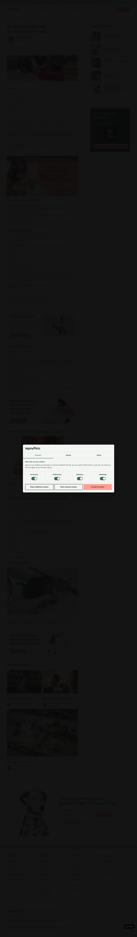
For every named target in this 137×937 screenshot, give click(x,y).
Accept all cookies (97, 487)
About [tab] (99, 455)
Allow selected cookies (68, 487)
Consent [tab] (38, 455)
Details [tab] (68, 455)
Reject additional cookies (39, 487)
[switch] (57, 478)
